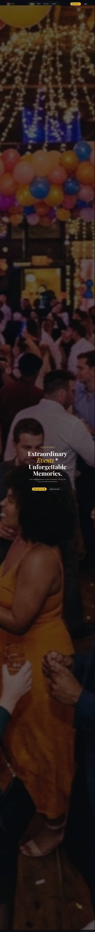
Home (32, 4)
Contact (54, 4)
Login (85, 4)
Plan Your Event (38, 489)
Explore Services (54, 489)
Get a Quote (75, 4)
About (38, 4)
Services (46, 4)
